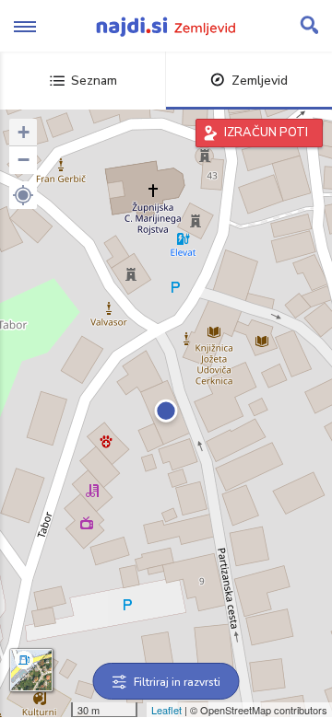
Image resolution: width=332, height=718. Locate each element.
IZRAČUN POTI (266, 132)
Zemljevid (259, 80)
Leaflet (166, 709)
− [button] (24, 159)
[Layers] (31, 670)
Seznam (94, 80)
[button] (23, 195)
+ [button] (24, 132)
